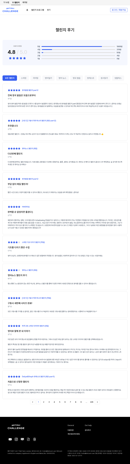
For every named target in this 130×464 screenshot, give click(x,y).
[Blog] (22, 439)
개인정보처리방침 (74, 434)
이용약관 (71, 430)
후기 (49, 10)
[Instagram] (16, 439)
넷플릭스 (118, 78)
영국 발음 (76, 78)
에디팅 (24, 2)
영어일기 (48, 78)
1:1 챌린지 (15, 2)
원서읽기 (104, 78)
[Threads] (34, 439)
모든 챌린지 (9, 78)
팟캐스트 (90, 78)
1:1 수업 (6, 2)
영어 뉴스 (62, 78)
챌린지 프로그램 (37, 10)
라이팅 (35, 78)
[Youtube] (10, 439)
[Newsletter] (28, 439)
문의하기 (88, 430)
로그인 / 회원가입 (119, 10)
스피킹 (23, 78)
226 (91, 402)
